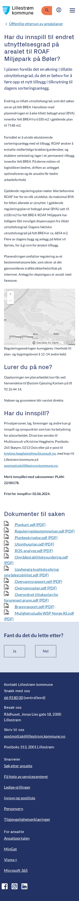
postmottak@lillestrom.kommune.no (31, 466)
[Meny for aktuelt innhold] (72, 10)
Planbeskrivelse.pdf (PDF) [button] (36, 537)
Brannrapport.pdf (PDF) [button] (34, 606)
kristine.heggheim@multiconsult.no (30, 453)
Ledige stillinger (17, 787)
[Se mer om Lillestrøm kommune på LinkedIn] (24, 886)
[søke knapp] (47, 10)
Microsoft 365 (16, 870)
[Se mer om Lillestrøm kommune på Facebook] (4, 886)
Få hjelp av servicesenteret (26, 776)
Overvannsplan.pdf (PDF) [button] (35, 588)
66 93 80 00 (13, 697)
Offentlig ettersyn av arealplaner (36, 23)
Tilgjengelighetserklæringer (27, 819)
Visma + (10, 859)
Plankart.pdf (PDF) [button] (30, 524)
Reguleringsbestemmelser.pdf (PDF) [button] (44, 531)
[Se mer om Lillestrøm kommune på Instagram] (14, 886)
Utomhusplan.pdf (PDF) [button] (34, 544)
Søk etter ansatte (18, 765)
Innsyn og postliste (19, 798)
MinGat (10, 849)
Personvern (13, 808)
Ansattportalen (16, 838)
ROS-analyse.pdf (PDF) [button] (33, 550)
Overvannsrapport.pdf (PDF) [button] (38, 581)
